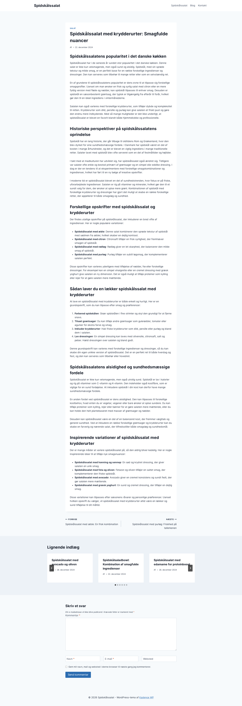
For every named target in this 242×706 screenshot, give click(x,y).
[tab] (115, 585)
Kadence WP (146, 697)
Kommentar (72, 615)
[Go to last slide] (51, 568)
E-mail (109, 658)
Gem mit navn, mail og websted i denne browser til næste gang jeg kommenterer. (109, 666)
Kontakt (202, 5)
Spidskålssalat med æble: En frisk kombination (91, 522)
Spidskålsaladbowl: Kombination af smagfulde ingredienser (121, 564)
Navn (71, 658)
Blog (192, 5)
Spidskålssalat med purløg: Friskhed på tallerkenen (154, 523)
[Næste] (190, 568)
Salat (73, 28)
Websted (148, 658)
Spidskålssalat (179, 5)
